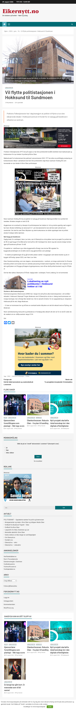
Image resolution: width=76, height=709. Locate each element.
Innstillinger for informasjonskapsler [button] (34, 707)
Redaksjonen (65, 428)
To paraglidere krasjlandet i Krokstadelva (58, 381)
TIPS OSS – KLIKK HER (23, 2)
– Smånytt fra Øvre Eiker (11, 527)
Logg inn (6, 597)
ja (6, 448)
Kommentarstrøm (9, 604)
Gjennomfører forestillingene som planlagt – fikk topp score (14, 423)
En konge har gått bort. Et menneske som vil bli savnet (14, 687)
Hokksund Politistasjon (18, 376)
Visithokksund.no (9, 564)
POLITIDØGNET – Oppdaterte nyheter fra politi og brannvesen (24, 520)
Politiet (27, 376)
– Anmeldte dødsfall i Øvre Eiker (14, 532)
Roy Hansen (10, 102)
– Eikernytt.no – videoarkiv (12, 545)
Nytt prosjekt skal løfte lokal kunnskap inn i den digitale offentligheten (60, 423)
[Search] (72, 24)
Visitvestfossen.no (10, 567)
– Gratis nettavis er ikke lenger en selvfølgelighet (20, 535)
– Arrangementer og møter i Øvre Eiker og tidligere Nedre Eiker (24, 522)
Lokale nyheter (9, 87)
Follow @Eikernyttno (10, 586)
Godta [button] (50, 706)
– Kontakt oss (8, 540)
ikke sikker (10, 453)
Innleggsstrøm (8, 601)
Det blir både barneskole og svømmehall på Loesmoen (18, 382)
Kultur (5, 417)
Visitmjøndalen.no (9, 569)
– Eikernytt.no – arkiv (10, 542)
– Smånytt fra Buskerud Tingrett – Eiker (16, 525)
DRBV (8, 376)
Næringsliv (39, 417)
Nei (7, 450)
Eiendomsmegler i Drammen (13, 561)
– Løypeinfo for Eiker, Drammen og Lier (16, 530)
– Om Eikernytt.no (9, 537)
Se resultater (38, 461)
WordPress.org (9, 608)
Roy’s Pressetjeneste (11, 559)
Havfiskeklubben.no (10, 556)
